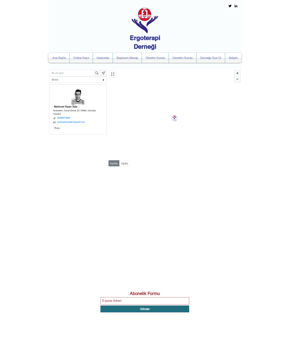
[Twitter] (230, 6)
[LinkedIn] (236, 6)
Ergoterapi (145, 37)
